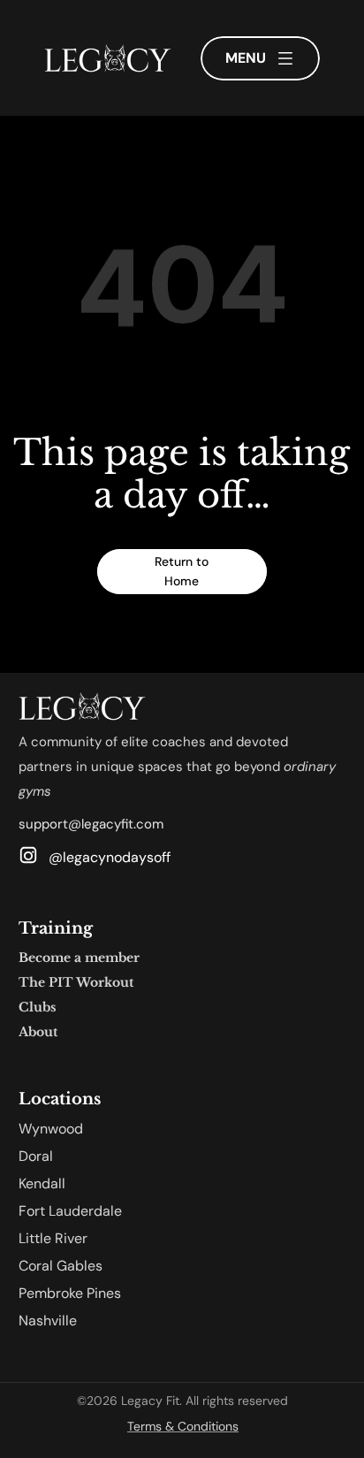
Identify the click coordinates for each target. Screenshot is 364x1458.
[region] (182, 297)
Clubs (38, 1007)
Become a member (79, 958)
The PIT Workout (76, 982)
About (38, 1032)
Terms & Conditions (183, 1426)
